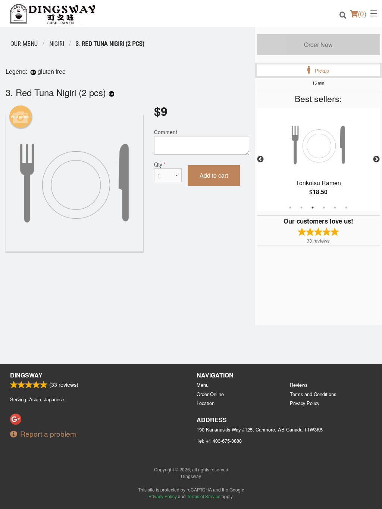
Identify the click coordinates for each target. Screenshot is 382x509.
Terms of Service (203, 496)
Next (376, 159)
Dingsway (26, 375)
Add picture (21, 116)
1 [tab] (290, 207)
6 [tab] (346, 207)
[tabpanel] (318, 159)
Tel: (219, 440)
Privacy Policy (304, 403)
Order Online (210, 394)
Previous (260, 159)
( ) (362, 13)
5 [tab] (335, 207)
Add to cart (214, 175)
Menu (203, 384)
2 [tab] (301, 207)
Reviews (298, 384)
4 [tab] (324, 207)
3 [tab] (312, 207)
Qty (160, 164)
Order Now (318, 44)
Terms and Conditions (313, 394)
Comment (165, 132)
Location (206, 403)
